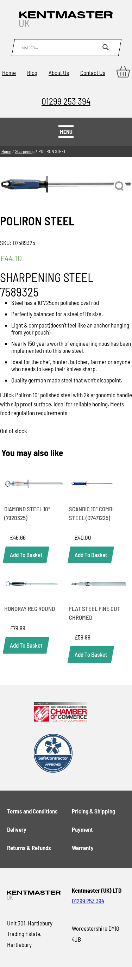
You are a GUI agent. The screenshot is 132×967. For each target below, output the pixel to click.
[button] (119, 186)
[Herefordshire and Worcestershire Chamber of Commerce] (60, 712)
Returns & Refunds (29, 847)
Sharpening (24, 151)
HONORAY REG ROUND (29, 608)
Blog (32, 72)
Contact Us (92, 72)
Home (9, 72)
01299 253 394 (66, 100)
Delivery (16, 829)
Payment (82, 829)
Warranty (83, 847)
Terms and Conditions (32, 811)
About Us (59, 72)
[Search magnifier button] (106, 47)
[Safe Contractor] (60, 753)
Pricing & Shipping (93, 811)
